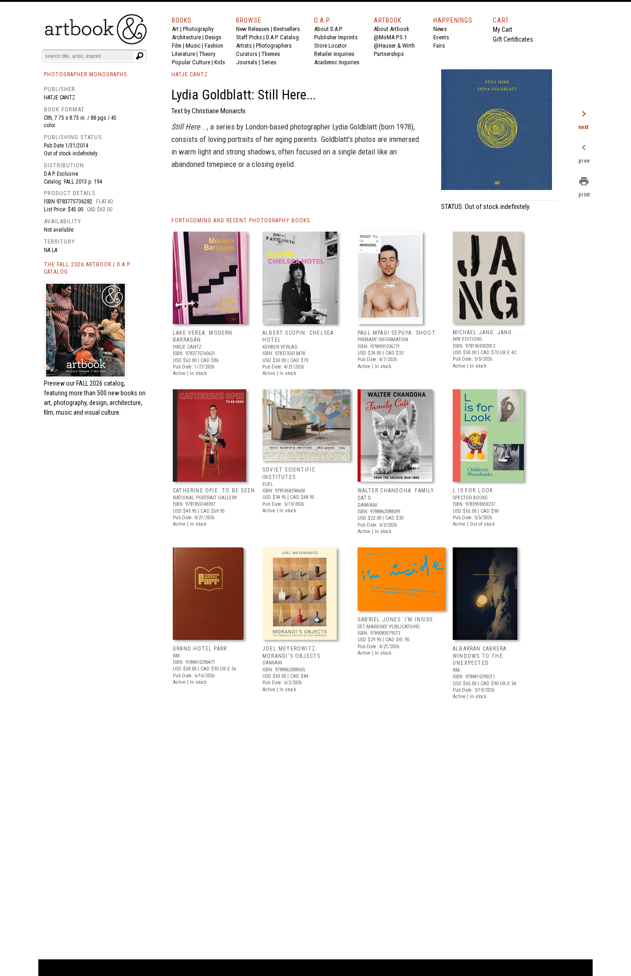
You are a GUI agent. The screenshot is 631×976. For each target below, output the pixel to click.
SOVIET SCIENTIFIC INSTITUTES (288, 473)
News (440, 28)
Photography (198, 28)
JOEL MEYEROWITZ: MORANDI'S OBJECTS (291, 652)
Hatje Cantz (59, 97)
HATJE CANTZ (189, 74)
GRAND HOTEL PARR (200, 648)
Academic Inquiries (336, 62)
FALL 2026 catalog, (100, 383)
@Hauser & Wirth (394, 45)
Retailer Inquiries (334, 53)
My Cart (502, 29)
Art (175, 28)
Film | (179, 45)
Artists (244, 45)
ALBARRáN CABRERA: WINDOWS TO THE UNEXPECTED (480, 655)
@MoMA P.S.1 (390, 37)
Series (268, 62)
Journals (246, 62)
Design (213, 37)
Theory (207, 53)
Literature (183, 53)
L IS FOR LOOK (473, 490)
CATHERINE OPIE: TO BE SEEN (214, 490)
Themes (270, 53)
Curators (246, 53)
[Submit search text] (139, 56)
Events (441, 37)
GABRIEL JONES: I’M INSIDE (395, 619)
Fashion (214, 45)
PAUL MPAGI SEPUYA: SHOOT (397, 333)
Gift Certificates (513, 39)
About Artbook (391, 28)
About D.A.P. (328, 28)
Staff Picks (249, 37)
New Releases (252, 28)
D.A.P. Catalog (282, 37)
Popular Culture (191, 62)
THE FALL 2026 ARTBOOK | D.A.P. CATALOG (87, 268)
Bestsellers (286, 28)
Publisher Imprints (336, 37)
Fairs (439, 45)
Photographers (273, 45)
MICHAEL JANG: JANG (482, 332)
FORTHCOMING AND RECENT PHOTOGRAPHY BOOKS (240, 220)
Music (193, 45)
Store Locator (330, 45)
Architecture (186, 37)
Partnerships (389, 53)
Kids (219, 62)
